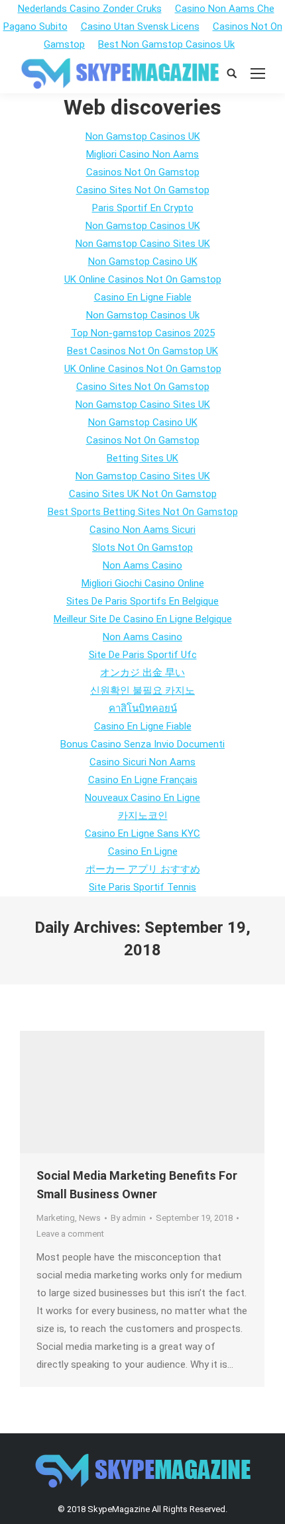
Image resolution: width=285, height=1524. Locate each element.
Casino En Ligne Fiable (143, 297)
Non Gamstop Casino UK (143, 261)
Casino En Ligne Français (143, 780)
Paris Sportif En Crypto (143, 208)
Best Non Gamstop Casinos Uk (166, 44)
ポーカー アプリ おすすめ (143, 869)
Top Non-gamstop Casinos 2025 (143, 333)
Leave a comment (70, 1234)
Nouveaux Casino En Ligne (142, 798)
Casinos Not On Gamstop (143, 172)
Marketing (55, 1218)
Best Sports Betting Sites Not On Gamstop (143, 512)
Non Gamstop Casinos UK (143, 136)
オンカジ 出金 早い (142, 673)
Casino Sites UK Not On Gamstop (143, 494)
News (90, 1218)
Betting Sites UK (142, 458)
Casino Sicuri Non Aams (142, 762)
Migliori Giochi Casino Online (143, 583)
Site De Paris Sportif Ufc (143, 655)
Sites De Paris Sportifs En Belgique (142, 601)
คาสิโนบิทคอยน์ (143, 708)
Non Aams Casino (142, 565)
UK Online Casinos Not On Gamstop (142, 279)
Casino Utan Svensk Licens (140, 26)
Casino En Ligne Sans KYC (142, 833)
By (128, 1218)
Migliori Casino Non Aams (142, 154)
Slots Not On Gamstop (142, 547)
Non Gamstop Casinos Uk (143, 315)
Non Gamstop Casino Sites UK (143, 244)
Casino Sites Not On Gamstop (142, 190)
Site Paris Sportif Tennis (142, 887)
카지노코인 (143, 816)
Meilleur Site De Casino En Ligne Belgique (143, 619)
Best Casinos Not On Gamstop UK (142, 351)
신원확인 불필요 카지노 (142, 690)
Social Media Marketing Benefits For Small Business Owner (136, 1184)
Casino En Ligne (143, 851)
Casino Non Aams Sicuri (142, 530)
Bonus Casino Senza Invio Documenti (142, 744)
